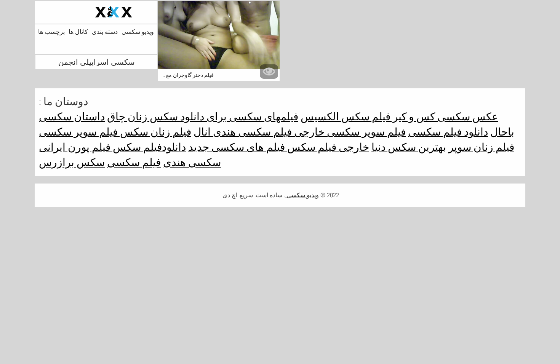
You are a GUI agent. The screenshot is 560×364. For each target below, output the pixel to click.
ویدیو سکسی (138, 32)
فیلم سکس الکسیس (345, 116)
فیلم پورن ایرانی (74, 147)
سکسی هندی (192, 162)
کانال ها (78, 32)
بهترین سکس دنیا (408, 147)
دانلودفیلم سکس (148, 147)
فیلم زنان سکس (154, 132)
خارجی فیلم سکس (327, 147)
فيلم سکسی (134, 162)
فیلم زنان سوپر (481, 147)
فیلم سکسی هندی (251, 132)
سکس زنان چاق (142, 116)
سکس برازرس (72, 162)
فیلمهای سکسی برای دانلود (238, 116)
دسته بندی (105, 32)
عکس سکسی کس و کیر (444, 116)
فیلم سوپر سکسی (78, 132)
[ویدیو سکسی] (96, 12)
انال (202, 132)
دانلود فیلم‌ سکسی (448, 132)
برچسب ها (51, 32)
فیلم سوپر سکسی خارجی (349, 132)
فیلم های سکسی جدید (236, 147)
